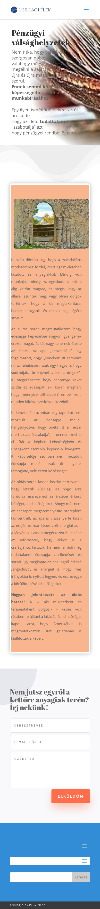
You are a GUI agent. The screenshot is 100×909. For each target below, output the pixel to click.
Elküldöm (71, 796)
